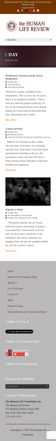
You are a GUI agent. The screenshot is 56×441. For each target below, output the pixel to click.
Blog (7, 2)
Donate (47, 2)
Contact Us (33, 2)
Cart (41, 2)
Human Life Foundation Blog (22, 277)
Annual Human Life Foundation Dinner (27, 312)
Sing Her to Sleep (14, 209)
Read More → (12, 120)
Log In (24, 8)
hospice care (13, 218)
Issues (10, 271)
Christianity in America (41, 137)
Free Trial (23, 2)
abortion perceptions (16, 87)
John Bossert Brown (15, 135)
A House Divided (13, 128)
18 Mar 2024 (13, 82)
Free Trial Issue (15, 288)
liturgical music (25, 218)
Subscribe (14, 2)
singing (34, 218)
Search (31, 8)
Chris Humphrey (14, 85)
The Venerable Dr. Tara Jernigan (20, 215)
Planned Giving (28, 5)
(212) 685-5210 (13, 416)
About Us (12, 282)
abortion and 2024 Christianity (20, 137)
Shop (10, 300)
